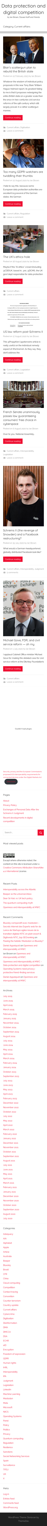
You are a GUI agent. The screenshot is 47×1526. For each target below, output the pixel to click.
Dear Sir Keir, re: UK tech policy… (18, 898)
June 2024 (8, 1045)
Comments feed (11, 1503)
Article (6, 1252)
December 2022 (10, 1103)
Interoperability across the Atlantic (19, 889)
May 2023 (7, 1089)
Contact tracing (10, 1292)
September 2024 (11, 1032)
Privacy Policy (10, 805)
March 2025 (8, 1009)
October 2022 (9, 1112)
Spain (5, 1460)
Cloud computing (11, 1283)
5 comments (12, 572)
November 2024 (11, 1023)
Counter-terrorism (12, 1301)
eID (4, 1345)
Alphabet (7, 1243)
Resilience (8, 1447)
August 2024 (9, 1036)
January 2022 (9, 1138)
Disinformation (10, 1323)
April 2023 (8, 1094)
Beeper (6, 1261)
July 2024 (7, 1040)
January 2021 (9, 1192)
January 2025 (9, 1018)
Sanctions (8, 1452)
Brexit (6, 1269)
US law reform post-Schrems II (23, 331)
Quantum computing (13, 1438)
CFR (5, 1274)
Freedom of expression (14, 1354)
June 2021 (8, 1169)
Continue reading (13, 117)
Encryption (8, 1349)
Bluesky (7, 1265)
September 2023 (11, 1076)
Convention (8, 1296)
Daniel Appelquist (11, 945)
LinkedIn (7, 1389)
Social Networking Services (16, 1456)
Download (11, 782)
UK (4, 1474)
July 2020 (7, 1218)
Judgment (39, 569)
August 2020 (9, 1214)
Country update (10, 1305)
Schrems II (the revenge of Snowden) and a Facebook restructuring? (20, 534)
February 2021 (10, 1187)
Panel (5, 1420)
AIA (5, 1238)
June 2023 (8, 1085)
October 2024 (9, 1027)
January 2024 (9, 1067)
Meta (5, 1403)
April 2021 (7, 1178)
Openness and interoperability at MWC (21, 907)
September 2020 (11, 1209)
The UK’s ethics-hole (16, 257)
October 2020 (9, 1205)
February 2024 (10, 1063)
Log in (6, 1494)
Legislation (25, 370)
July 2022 (7, 1116)
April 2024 (8, 1054)
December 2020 (11, 1196)
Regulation (25, 213)
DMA (5, 1327)
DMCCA (7, 1332)
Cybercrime (8, 1314)
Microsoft (7, 1407)
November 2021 (10, 1147)
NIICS (5, 1412)
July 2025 (7, 996)
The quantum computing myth (18, 903)
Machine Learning (11, 1394)
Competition (9, 1287)
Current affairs (13, 127)
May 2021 (7, 1174)
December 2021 (10, 1143)
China (5, 1278)
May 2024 (7, 1049)
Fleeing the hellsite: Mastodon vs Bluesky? (23, 941)
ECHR (6, 1340)
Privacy (6, 1434)
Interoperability (27, 451)
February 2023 (10, 1098)
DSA (5, 1336)
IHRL (5, 1367)
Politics (6, 1429)
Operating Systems (12, 1416)
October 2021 (9, 1152)
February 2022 (10, 1134)
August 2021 (9, 1160)
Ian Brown (36, 76)
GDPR (6, 1358)
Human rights (9, 1363)
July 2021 (7, 1165)
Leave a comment (15, 131)
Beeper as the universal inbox (17, 894)
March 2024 (8, 1058)
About (6, 801)
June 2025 (8, 1001)
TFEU (5, 1469)
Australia (7, 1256)
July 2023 (7, 1080)
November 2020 (11, 1200)
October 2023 (9, 1072)
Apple (6, 1247)
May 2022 (7, 1120)
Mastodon (8, 1398)
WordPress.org (10, 1507)
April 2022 (8, 1125)
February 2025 (10, 1014)
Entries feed (8, 1498)
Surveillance (9, 1465)
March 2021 (8, 1183)
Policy (6, 1425)
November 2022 (11, 1107)
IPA (4, 1376)
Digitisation (25, 127)
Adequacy (8, 1234)
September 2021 (11, 1156)
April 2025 (8, 1005)
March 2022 (8, 1129)
